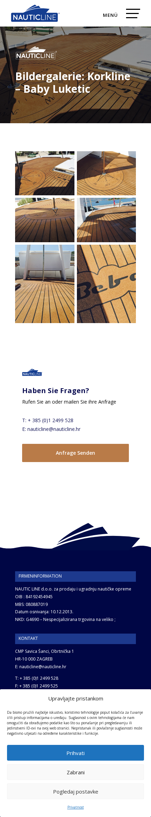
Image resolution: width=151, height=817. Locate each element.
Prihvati (75, 752)
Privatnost (75, 807)
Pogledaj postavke (75, 791)
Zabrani (76, 772)
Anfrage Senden (75, 452)
